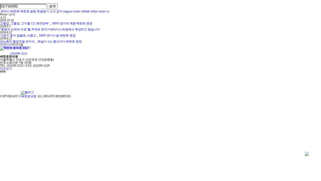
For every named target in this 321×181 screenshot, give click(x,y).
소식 (53, 11)
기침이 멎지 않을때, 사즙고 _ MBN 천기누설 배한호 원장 (37, 35)
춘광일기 (43, 11)
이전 (3, 44)
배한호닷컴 (28, 96)
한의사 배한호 (10, 11)
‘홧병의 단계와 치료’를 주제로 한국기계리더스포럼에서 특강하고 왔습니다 (50, 29)
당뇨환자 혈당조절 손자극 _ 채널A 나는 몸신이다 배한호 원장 (41, 41)
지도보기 (6, 68)
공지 (59, 11)
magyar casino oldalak (76, 11)
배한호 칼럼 (28, 11)
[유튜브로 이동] (10, 92)
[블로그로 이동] (27, 92)
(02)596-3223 (19, 53)
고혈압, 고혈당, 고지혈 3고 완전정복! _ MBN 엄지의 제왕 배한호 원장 (46, 23)
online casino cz (99, 11)
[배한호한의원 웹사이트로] (14, 50)
